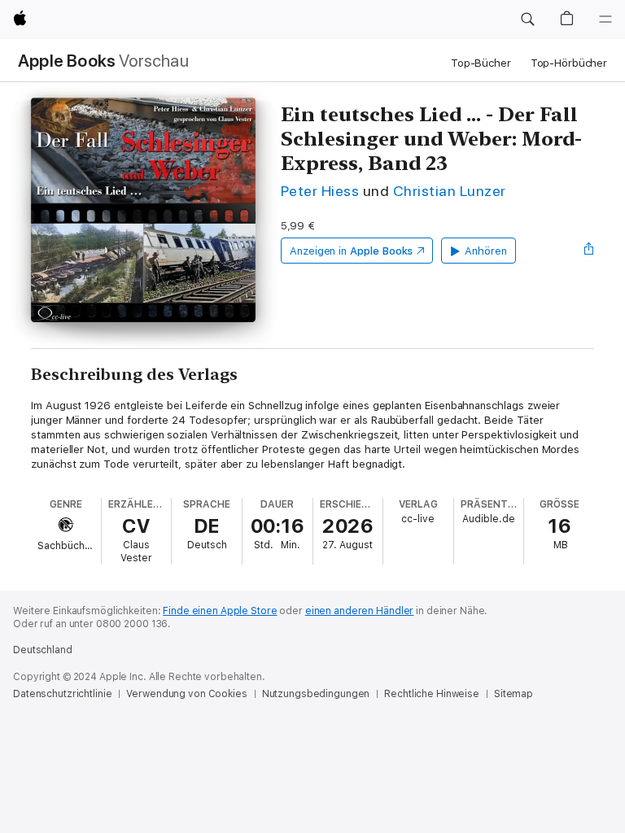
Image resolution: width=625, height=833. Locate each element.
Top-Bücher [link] (481, 63)
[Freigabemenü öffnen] (589, 250)
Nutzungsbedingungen (316, 694)
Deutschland (42, 650)
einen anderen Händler (359, 611)
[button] (527, 19)
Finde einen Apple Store (220, 611)
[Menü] (605, 19)
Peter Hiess (320, 190)
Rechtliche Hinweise (431, 694)
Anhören (486, 251)
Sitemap (513, 694)
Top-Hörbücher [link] (569, 63)
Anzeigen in (351, 251)
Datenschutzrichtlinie (62, 694)
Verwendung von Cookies (186, 694)
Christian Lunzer (449, 190)
